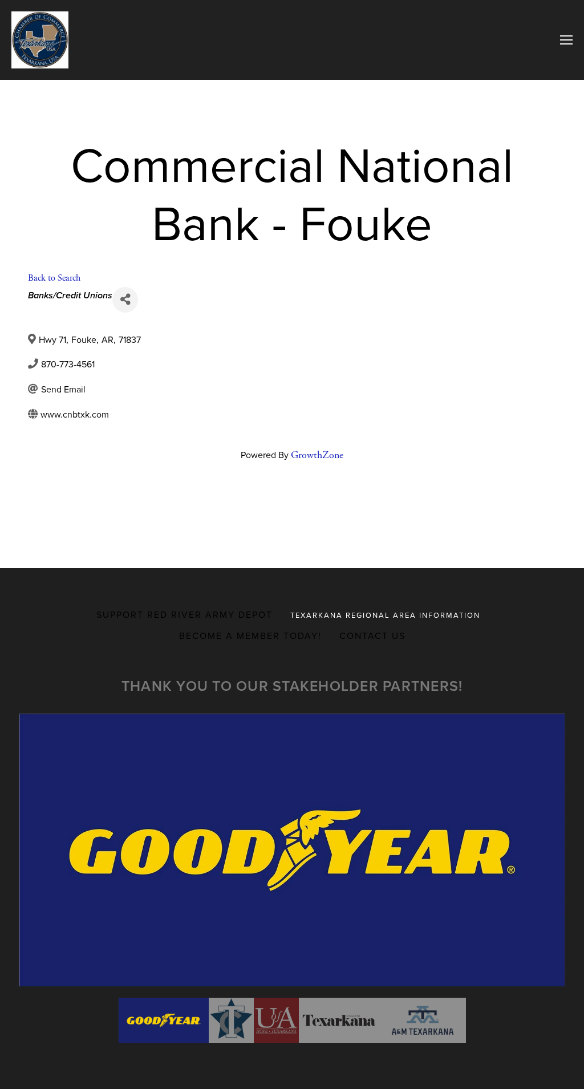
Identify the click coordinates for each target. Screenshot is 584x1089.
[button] (164, 1020)
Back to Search (54, 278)
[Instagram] (301, 498)
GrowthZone (317, 454)
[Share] (125, 300)
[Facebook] (283, 498)
